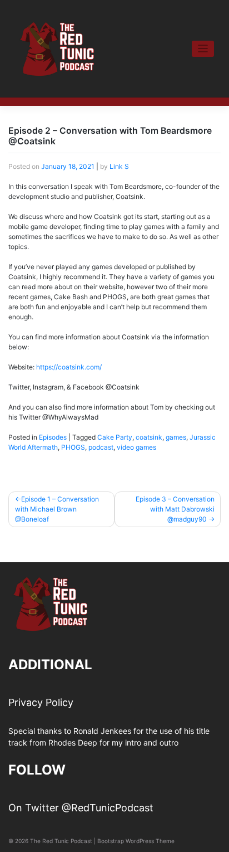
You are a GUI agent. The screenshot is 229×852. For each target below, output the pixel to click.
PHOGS (73, 447)
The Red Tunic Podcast (61, 841)
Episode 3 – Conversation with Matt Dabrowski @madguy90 (175, 509)
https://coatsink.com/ (69, 367)
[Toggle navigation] (203, 49)
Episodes (53, 437)
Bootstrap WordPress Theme (136, 841)
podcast (100, 447)
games (176, 437)
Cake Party (114, 437)
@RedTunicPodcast (107, 808)
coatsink (149, 437)
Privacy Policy (40, 702)
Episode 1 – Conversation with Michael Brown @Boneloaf (57, 509)
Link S (119, 166)
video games (136, 447)
